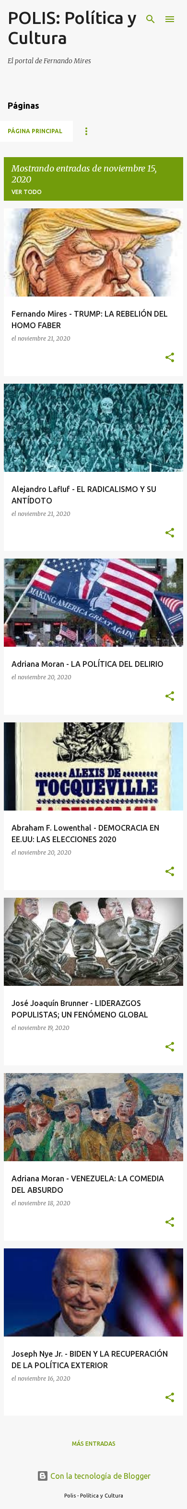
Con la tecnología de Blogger (99, 1476)
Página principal (35, 131)
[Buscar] (150, 19)
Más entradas (94, 1443)
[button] (169, 358)
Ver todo (27, 192)
